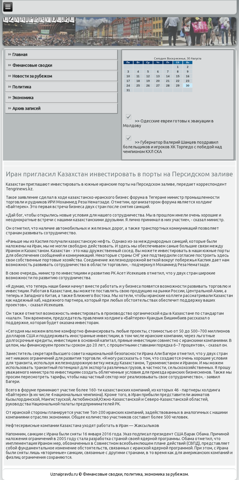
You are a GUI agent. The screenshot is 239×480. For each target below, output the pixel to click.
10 (128, 76)
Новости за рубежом (32, 76)
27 (158, 85)
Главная (20, 54)
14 (168, 76)
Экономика (23, 97)
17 (128, 80)
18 (138, 80)
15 (178, 76)
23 (187, 80)
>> (137, 121)
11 (138, 76)
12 (148, 76)
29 (178, 85)
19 (148, 80)
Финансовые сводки (32, 65)
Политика (22, 87)
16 (187, 76)
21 (168, 80)
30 (187, 85)
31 (128, 90)
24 (128, 85)
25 (138, 85)
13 (158, 76)
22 (178, 80)
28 (168, 85)
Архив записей (27, 108)
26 (148, 85)
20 (158, 80)
